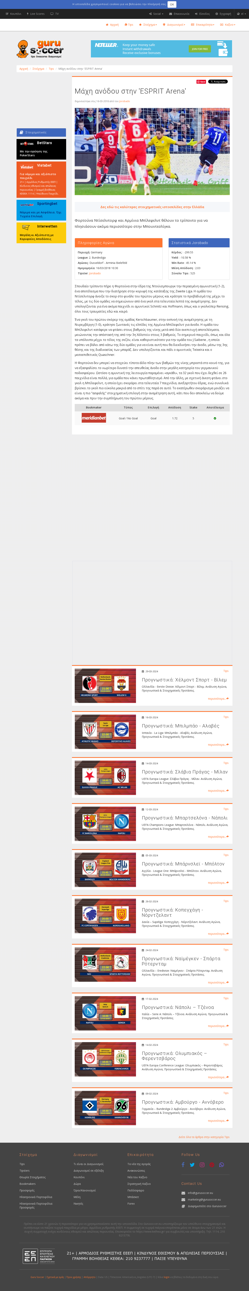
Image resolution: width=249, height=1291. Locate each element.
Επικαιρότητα (203, 24)
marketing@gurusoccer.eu (204, 1199)
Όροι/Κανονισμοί (85, 1190)
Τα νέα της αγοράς (139, 1164)
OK (172, 4)
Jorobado (124, 101)
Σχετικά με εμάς (55, 1277)
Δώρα (77, 1184)
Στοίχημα (149, 24)
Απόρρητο (90, 1277)
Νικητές (78, 1203)
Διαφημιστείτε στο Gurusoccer (207, 1206)
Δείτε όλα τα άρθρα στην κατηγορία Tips (204, 1137)
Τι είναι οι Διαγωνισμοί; (89, 1164)
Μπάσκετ (133, 1197)
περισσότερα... (217, 698)
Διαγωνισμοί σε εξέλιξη (89, 1170)
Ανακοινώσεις (136, 1170)
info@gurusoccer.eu (200, 1193)
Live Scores (37, 14)
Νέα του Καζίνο (137, 1177)
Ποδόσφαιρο (135, 1190)
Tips (130, 24)
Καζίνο (228, 24)
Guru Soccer (37, 1277)
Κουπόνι (79, 1177)
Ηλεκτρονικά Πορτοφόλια (35, 1197)
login (166, 1277)
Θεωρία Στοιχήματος (32, 1177)
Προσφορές (26, 1190)
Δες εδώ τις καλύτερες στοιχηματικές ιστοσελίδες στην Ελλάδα (152, 207)
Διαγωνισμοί (174, 24)
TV (56, 14)
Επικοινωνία (181, 14)
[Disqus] (152, 509)
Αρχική (114, 24)
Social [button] (157, 14)
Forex (131, 1203)
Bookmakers (27, 1184)
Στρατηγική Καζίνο (139, 1184)
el (242, 14)
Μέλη (77, 1197)
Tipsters (24, 1170)
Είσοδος (204, 14)
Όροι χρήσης (74, 1277)
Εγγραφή (225, 14)
